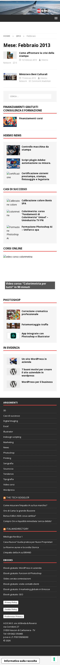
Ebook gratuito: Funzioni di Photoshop (22, 573)
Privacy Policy (11, 602)
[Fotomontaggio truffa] (13, 326)
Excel (5, 426)
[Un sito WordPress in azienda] (13, 361)
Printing (7, 458)
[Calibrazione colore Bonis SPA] (13, 202)
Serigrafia (8, 463)
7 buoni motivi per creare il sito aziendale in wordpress (37, 372)
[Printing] (10, 55)
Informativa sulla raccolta (20, 661)
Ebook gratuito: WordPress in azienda (22, 567)
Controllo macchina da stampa (35, 148)
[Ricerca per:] (30, 96)
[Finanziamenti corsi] (10, 122)
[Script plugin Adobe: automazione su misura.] (13, 163)
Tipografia (8, 479)
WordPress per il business (37, 381)
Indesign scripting (12, 436)
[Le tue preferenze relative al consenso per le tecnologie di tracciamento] (54, 659)
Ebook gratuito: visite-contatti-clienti (21, 583)
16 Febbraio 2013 (29, 60)
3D (4, 410)
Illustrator (8, 431)
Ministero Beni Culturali (33, 74)
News (6, 447)
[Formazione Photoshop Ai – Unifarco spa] (13, 232)
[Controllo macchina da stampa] (13, 150)
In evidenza (11, 347)
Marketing (8, 442)
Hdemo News (12, 135)
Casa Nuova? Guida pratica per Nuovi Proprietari (27, 541)
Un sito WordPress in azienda (34, 360)
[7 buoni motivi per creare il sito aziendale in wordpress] (13, 371)
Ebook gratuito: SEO (13, 594)
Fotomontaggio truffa (35, 324)
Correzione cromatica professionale (35, 313)
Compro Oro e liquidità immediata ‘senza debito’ (27, 521)
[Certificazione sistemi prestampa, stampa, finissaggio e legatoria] (13, 175)
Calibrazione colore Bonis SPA (37, 202)
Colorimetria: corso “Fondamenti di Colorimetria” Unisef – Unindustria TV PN (35, 216)
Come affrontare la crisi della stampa (36, 54)
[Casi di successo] (10, 76)
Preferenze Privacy (13, 616)
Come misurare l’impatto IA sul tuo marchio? (25, 505)
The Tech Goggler (17, 497)
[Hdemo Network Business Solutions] (30, 12)
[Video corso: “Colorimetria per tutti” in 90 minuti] (30, 275)
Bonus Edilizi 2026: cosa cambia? (19, 515)
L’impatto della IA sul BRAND (17, 552)
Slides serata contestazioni (17, 578)
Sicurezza (8, 468)
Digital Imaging (10, 420)
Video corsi (8, 484)
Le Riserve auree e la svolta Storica (21, 547)
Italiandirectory (17, 528)
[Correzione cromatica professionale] (13, 315)
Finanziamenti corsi (31, 118)
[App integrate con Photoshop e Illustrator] (13, 335)
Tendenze (8, 473)
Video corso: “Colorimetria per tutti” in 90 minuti (26, 285)
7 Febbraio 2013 (29, 78)
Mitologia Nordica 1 (12, 536)
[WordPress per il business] (13, 384)
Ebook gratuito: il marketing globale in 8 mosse (26, 589)
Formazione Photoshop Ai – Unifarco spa (37, 228)
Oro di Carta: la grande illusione (19, 510)
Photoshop (11, 300)
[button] (55, 18)
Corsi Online (12, 248)
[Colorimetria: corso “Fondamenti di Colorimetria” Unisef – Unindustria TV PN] (13, 213)
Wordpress (9, 489)
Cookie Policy (11, 609)
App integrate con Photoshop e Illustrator (36, 335)
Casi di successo (15, 189)
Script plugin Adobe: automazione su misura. (36, 161)
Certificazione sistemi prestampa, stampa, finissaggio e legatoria (35, 176)
